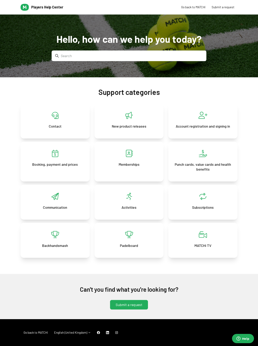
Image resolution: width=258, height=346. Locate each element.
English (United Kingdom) (71, 332)
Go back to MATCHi (193, 7)
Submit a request (223, 7)
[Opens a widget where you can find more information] (243, 339)
